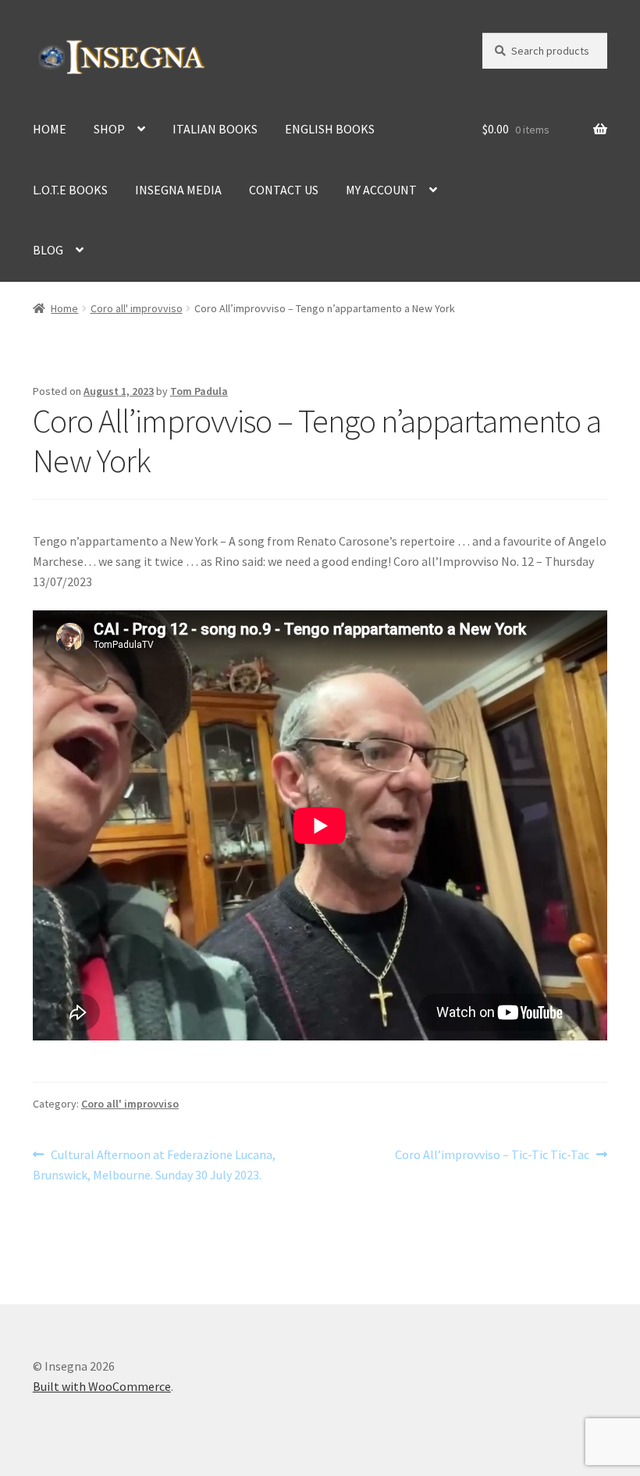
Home (64, 308)
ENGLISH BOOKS (330, 129)
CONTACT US (283, 189)
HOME (49, 129)
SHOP (109, 129)
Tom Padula (199, 391)
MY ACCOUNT (381, 189)
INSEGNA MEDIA (178, 189)
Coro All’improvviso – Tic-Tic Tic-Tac (492, 1155)
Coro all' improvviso (137, 308)
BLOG (48, 250)
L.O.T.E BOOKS (70, 189)
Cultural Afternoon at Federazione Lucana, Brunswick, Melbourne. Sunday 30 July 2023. (154, 1164)
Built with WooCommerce (102, 1386)
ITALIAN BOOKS (215, 129)
